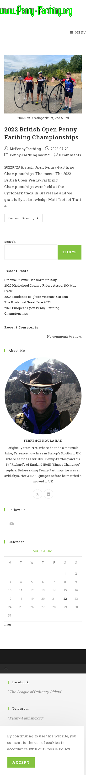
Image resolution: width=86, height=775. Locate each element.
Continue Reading (25, 219)
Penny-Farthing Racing (29, 155)
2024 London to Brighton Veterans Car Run (36, 296)
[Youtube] (11, 523)
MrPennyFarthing (25, 149)
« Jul (7, 625)
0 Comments (70, 155)
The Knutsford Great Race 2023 (27, 302)
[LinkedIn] (48, 494)
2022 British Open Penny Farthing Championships (41, 133)
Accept (21, 762)
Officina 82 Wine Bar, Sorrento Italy (30, 280)
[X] (37, 494)
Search (10, 241)
